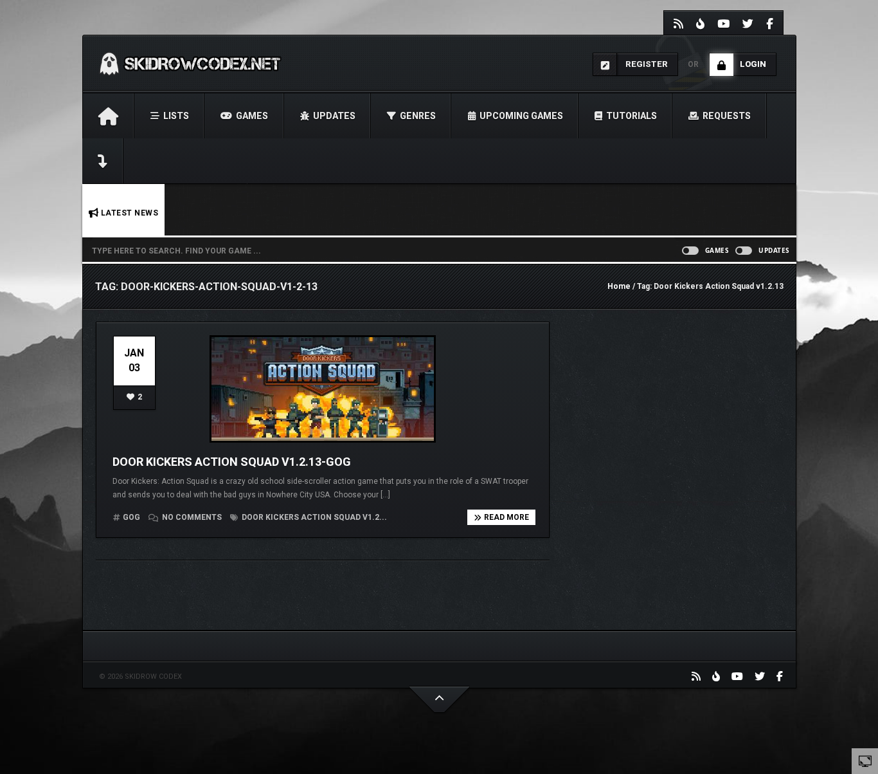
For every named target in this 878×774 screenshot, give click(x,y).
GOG (131, 517)
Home (619, 286)
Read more (506, 517)
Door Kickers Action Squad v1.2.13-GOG (231, 461)
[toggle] (865, 760)
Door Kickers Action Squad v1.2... (313, 517)
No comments (192, 517)
